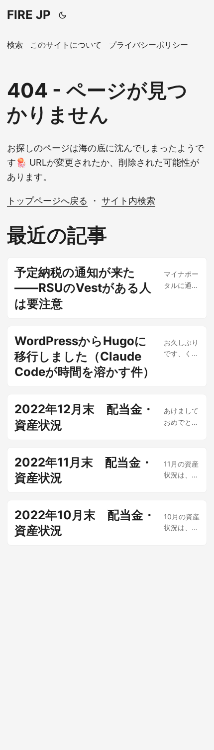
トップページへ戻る (47, 200)
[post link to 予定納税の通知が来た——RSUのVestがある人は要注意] (107, 288)
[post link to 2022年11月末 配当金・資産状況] (107, 470)
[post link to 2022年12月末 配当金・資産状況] (107, 416)
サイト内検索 (128, 200)
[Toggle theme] (62, 15)
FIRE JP (29, 14)
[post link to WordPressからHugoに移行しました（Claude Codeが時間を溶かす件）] (107, 356)
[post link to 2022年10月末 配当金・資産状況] (107, 522)
